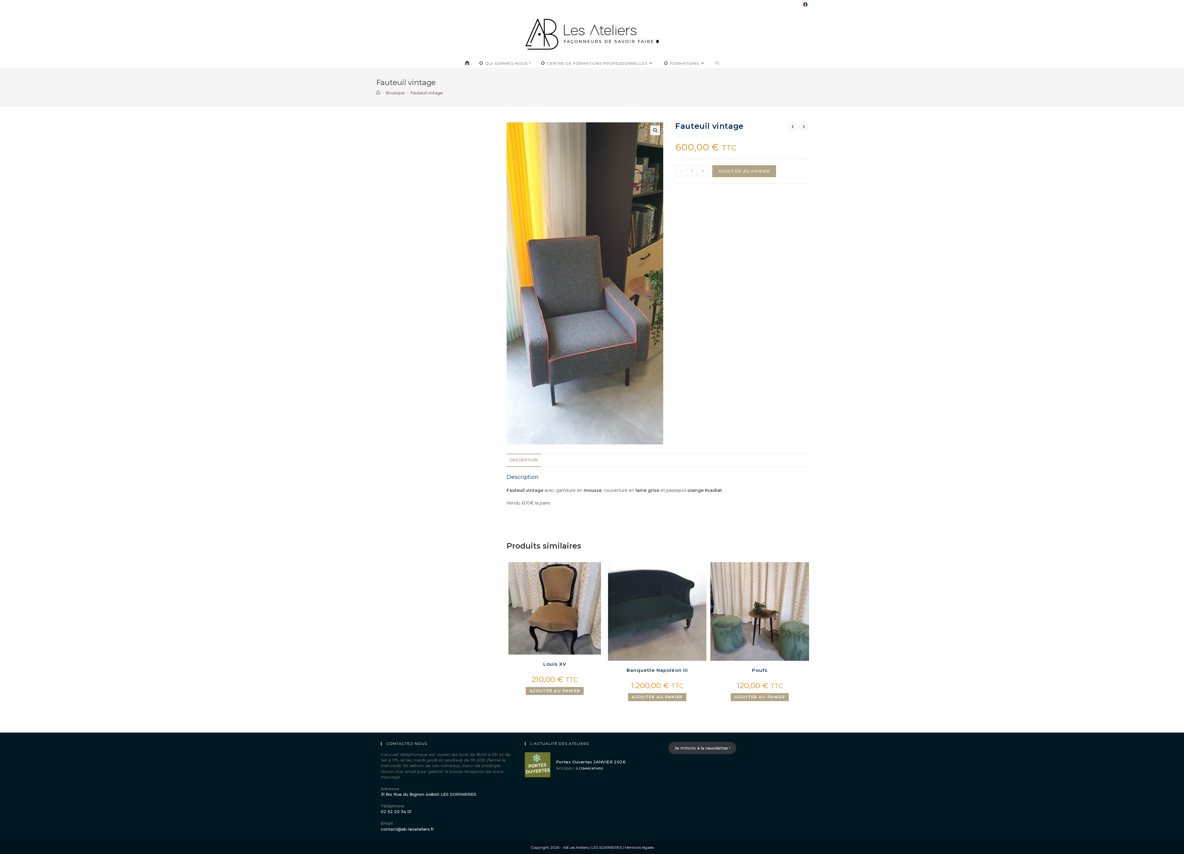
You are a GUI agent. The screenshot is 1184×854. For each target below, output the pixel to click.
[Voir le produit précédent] (792, 126)
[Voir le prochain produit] (803, 126)
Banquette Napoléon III (657, 670)
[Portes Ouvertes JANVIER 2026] (538, 765)
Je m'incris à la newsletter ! (702, 748)
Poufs (759, 670)
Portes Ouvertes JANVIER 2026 (591, 761)
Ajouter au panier (744, 171)
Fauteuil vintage (427, 92)
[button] (655, 130)
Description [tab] (524, 460)
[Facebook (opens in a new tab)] (804, 5)
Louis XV (554, 664)
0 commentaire (589, 768)
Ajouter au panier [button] (554, 690)
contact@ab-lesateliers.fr (407, 829)
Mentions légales (639, 847)
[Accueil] (378, 92)
